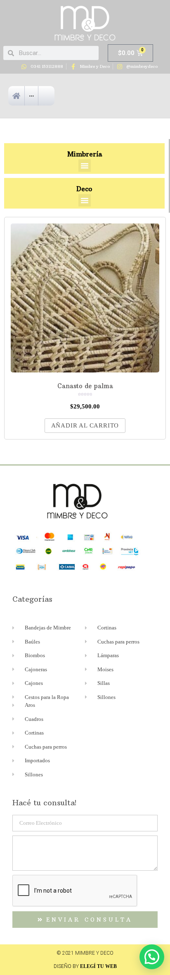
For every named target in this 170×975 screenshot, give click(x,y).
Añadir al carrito (85, 425)
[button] (84, 165)
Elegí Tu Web (98, 966)
